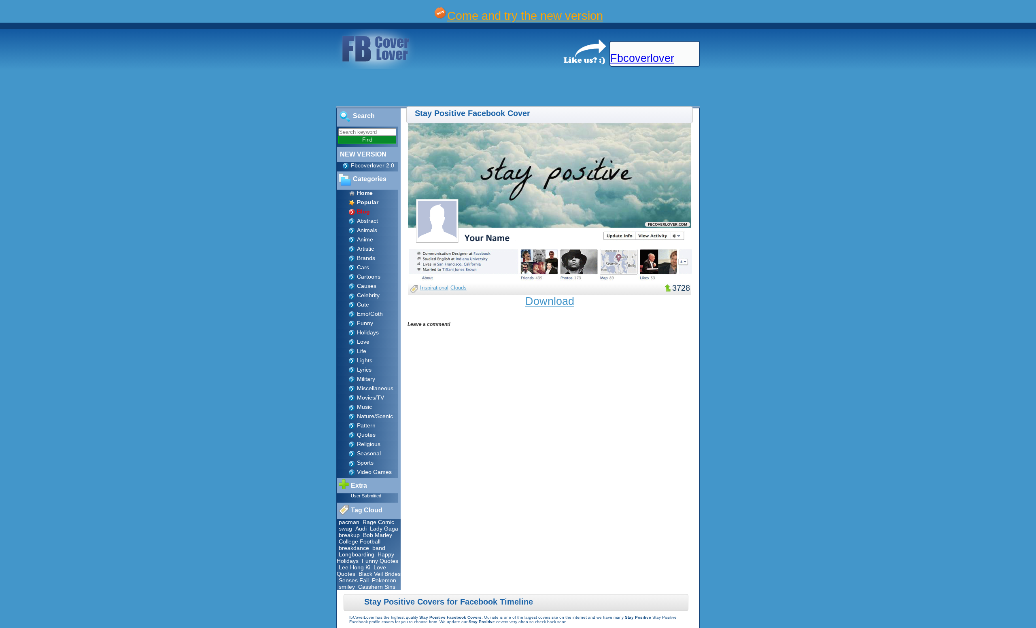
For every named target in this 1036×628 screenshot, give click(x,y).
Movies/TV (370, 397)
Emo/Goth (370, 314)
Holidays (368, 332)
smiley (347, 587)
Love (363, 341)
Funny (365, 323)
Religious (368, 444)
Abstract (367, 221)
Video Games (374, 472)
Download (549, 301)
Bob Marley (377, 535)
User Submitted (366, 495)
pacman (349, 522)
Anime (365, 239)
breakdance (354, 548)
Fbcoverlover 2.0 (372, 165)
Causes (366, 286)
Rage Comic (378, 522)
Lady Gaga (384, 528)
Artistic (365, 248)
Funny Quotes (380, 561)
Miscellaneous (375, 388)
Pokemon (384, 580)
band (378, 548)
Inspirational (434, 288)
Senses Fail (354, 580)
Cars (363, 267)
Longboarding (356, 554)
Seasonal (369, 453)
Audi (361, 528)
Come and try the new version (525, 15)
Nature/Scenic (375, 416)
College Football (359, 541)
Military (366, 379)
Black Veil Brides (380, 574)
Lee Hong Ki (354, 567)
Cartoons (368, 276)
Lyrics (364, 369)
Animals (367, 230)
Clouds (458, 288)
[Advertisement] (147, 88)
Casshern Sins (376, 587)
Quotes (366, 434)
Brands (366, 258)
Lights (364, 360)
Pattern (366, 425)
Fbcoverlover (642, 58)
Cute (363, 304)
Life (361, 351)
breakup (349, 535)
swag (345, 528)
